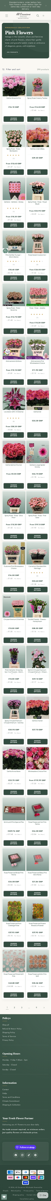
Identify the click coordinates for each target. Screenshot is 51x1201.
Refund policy (16, 1191)
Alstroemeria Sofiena (13, 361)
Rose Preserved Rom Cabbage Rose (13, 924)
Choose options (13, 119)
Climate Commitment (10, 1101)
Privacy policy (29, 1191)
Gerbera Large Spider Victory (37, 466)
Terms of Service (9, 1036)
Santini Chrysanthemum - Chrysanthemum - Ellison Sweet (37, 671)
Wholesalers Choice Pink (37, 771)
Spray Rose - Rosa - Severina (14, 309)
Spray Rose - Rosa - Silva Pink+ (14, 517)
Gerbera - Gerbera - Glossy (13, 202)
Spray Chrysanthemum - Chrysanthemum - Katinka (13, 722)
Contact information (34, 1195)
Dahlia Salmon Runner (14, 465)
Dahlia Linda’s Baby (37, 149)
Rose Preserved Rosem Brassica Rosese (37, 924)
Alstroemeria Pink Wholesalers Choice (37, 362)
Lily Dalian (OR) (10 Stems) (14, 412)
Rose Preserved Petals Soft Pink (14, 975)
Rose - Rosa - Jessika (37, 308)
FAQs (4, 1093)
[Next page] (44, 1008)
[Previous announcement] (5, 6)
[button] (6, 15)
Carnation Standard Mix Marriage (37, 567)
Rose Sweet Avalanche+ (37, 255)
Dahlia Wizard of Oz (14, 98)
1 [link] (7, 1007)
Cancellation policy (27, 1199)
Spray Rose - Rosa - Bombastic (14, 150)
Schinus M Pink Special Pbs (14, 822)
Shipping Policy (8, 1032)
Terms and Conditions (11, 1097)
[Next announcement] (46, 6)
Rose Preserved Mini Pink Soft (37, 975)
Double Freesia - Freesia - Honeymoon (37, 620)
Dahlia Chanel (37, 721)
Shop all (5, 1025)
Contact (5, 1089)
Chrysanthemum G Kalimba (14, 619)
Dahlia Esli (37, 412)
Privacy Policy (8, 1040)
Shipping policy (18, 1195)
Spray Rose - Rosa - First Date (37, 517)
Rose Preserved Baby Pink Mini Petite (37, 874)
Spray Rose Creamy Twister (37, 98)
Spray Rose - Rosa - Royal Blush (37, 203)
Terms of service (42, 1191)
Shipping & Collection (11, 1105)
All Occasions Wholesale (24, 1187)
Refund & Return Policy (11, 1028)
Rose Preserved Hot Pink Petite (37, 823)
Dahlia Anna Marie (13, 771)
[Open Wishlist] (4, 1197)
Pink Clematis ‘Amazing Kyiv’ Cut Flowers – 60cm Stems (14, 671)
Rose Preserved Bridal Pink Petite (13, 874)
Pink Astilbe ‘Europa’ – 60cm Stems (14, 256)
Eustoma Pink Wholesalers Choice (14, 567)
